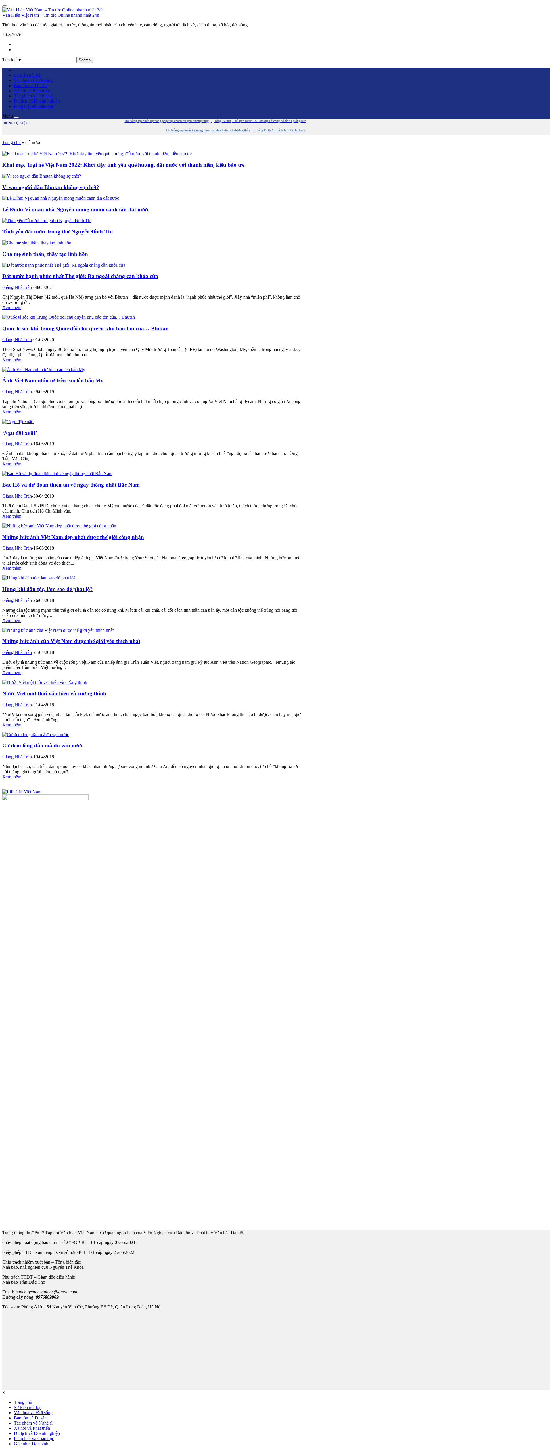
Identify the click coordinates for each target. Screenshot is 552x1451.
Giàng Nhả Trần (17, 287)
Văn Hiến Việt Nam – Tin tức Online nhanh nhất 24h (50, 15)
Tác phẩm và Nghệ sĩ (33, 95)
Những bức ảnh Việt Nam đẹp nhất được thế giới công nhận (73, 537)
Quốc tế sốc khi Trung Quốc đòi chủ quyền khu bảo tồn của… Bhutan (85, 328)
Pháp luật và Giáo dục (34, 106)
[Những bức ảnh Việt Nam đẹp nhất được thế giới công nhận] (59, 525)
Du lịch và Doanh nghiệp (37, 101)
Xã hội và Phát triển (32, 90)
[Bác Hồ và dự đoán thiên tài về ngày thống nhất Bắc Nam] (57, 473)
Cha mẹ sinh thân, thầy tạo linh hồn (45, 254)
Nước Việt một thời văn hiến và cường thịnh (54, 693)
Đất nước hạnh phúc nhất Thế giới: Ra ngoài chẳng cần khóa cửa (80, 276)
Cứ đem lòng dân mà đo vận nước (42, 745)
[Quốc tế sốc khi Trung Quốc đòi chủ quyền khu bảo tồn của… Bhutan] (68, 317)
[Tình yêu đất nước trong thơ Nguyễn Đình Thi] (46, 220)
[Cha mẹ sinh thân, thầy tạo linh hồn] (36, 242)
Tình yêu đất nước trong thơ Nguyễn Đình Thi (57, 232)
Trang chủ (11, 142)
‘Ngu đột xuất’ (19, 433)
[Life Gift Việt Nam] (21, 791)
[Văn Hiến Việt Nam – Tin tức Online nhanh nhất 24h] (53, 9)
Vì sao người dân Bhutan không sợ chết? (50, 187)
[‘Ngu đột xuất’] (18, 421)
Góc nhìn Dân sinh (31, 1443)
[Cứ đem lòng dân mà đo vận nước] (35, 734)
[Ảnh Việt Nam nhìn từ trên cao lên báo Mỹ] (43, 369)
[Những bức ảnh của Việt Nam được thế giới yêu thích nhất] (58, 630)
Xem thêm (11, 307)
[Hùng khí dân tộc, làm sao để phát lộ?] (39, 577)
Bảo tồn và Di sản (30, 85)
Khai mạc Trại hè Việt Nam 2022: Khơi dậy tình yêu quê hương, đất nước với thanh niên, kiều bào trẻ (123, 165)
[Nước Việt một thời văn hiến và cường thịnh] (44, 682)
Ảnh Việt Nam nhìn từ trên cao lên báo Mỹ (52, 380)
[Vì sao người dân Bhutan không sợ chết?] (41, 176)
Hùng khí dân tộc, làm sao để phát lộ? (47, 589)
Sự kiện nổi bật (27, 75)
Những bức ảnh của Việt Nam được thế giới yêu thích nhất (71, 641)
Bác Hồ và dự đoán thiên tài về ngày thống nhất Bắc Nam (71, 485)
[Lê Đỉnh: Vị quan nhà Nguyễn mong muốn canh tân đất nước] (60, 198)
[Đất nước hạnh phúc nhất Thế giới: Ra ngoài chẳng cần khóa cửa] (63, 265)
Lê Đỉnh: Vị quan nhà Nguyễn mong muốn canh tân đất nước (75, 209)
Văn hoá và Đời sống (33, 80)
